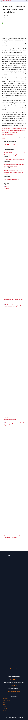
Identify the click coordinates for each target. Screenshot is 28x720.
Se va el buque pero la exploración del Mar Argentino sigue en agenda (14, 536)
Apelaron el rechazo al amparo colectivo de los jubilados (14, 9)
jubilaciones (22, 137)
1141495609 (14, 685)
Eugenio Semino (16, 137)
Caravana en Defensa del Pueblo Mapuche (14, 159)
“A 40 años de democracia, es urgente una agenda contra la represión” (14, 418)
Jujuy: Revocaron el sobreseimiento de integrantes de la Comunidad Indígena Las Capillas (13, 172)
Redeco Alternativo (12, 717)
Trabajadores (5, 17)
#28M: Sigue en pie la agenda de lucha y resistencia (13, 300)
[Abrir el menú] (26, 1)
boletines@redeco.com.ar (14, 691)
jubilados (3, 138)
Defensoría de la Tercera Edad (7, 137)
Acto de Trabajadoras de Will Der (11, 179)
